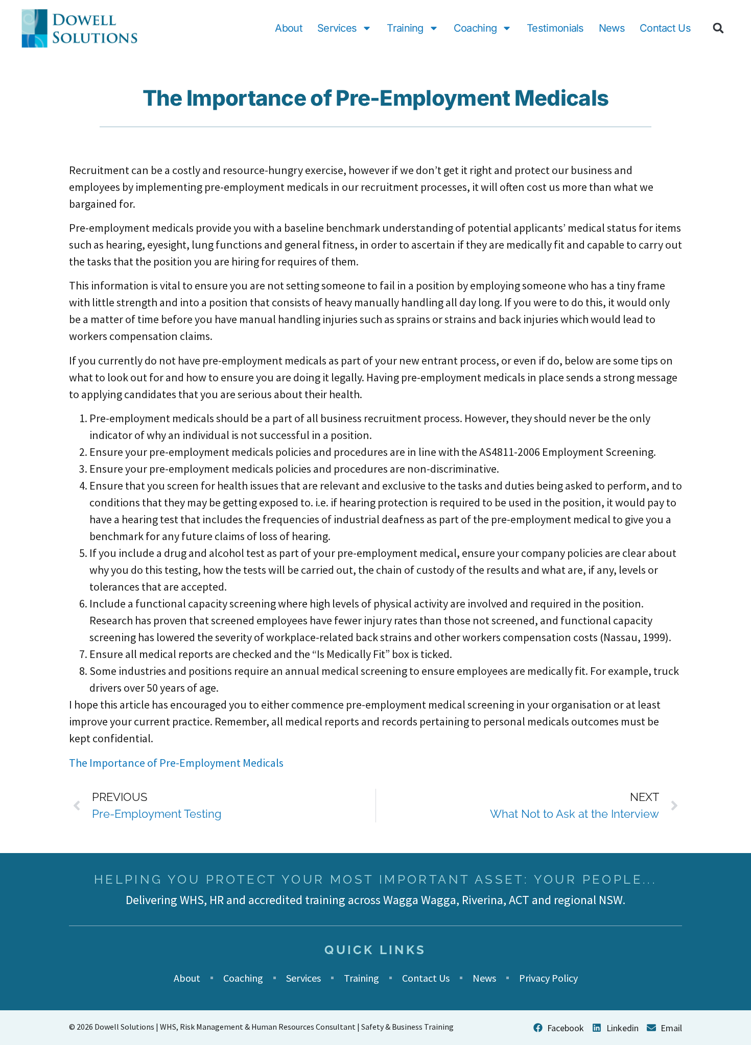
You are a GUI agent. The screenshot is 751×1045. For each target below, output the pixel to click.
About (288, 28)
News (612, 28)
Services (337, 28)
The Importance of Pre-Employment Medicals (176, 763)
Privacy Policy (548, 977)
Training (405, 28)
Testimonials (555, 28)
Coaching (475, 28)
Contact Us (665, 28)
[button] (718, 28)
